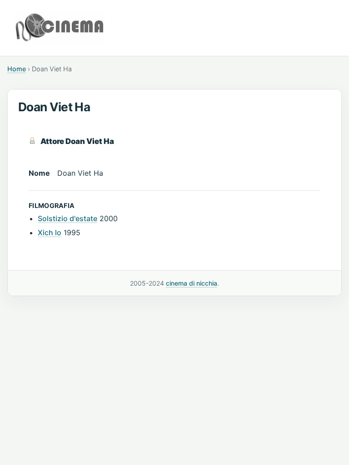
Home (16, 69)
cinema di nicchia (191, 283)
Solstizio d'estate (67, 218)
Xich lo (49, 232)
